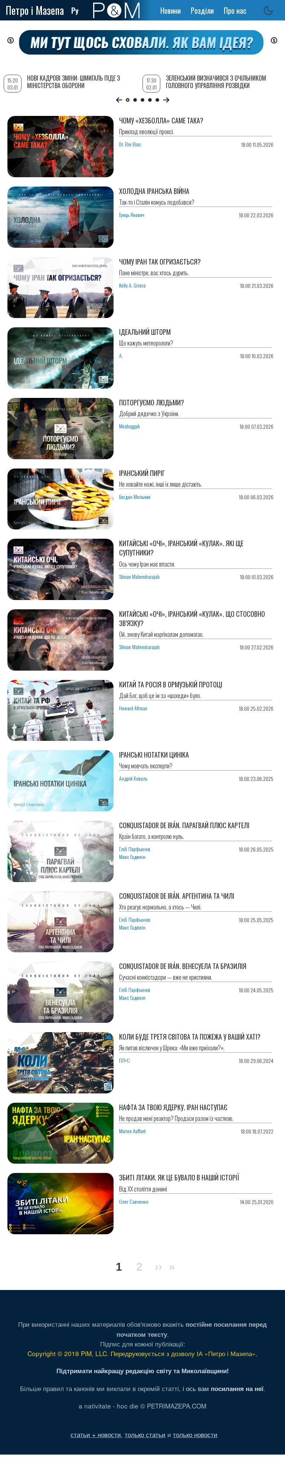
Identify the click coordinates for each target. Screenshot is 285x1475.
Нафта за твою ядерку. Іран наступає (173, 1107)
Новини (170, 10)
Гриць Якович (131, 214)
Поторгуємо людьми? (151, 402)
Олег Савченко (133, 1201)
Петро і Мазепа (35, 10)
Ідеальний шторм (145, 332)
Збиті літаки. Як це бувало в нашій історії (179, 1177)
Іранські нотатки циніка (154, 754)
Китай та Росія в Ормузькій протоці (170, 684)
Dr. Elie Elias (130, 144)
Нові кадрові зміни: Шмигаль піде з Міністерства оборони (73, 82)
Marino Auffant (132, 1131)
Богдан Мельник (135, 496)
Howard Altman (133, 708)
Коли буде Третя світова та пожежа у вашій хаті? (190, 1036)
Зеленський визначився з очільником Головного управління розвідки (216, 82)
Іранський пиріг (142, 473)
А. (121, 355)
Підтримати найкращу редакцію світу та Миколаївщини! (142, 1370)
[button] (119, 100)
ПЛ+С (124, 1060)
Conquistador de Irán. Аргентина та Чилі (176, 896)
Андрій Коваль (133, 778)
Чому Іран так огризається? (160, 261)
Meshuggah (129, 426)
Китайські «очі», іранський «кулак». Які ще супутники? (181, 547)
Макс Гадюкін (132, 856)
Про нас (235, 10)
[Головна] (116, 10)
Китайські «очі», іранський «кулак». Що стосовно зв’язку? (192, 618)
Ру (75, 10)
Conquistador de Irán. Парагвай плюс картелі (184, 825)
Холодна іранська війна (154, 191)
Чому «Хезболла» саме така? (161, 120)
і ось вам (223, 1388)
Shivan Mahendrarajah (139, 576)
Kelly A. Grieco (132, 285)
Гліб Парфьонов (134, 849)
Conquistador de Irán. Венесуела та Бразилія (182, 966)
